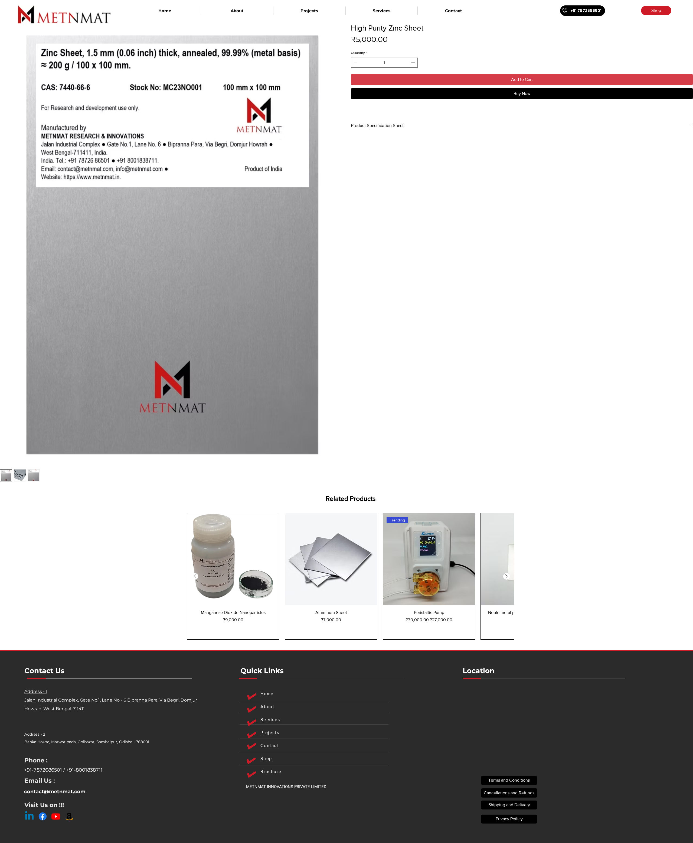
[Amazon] (69, 816)
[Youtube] (56, 816)
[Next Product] (506, 576)
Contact (269, 745)
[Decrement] (355, 62)
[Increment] (413, 62)
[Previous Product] (195, 576)
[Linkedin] (29, 816)
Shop (266, 758)
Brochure (270, 771)
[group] (350, 576)
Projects (269, 732)
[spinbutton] (384, 62)
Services (270, 719)
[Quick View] (233, 559)
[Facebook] (42, 816)
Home (266, 693)
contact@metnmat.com (55, 792)
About (267, 706)
